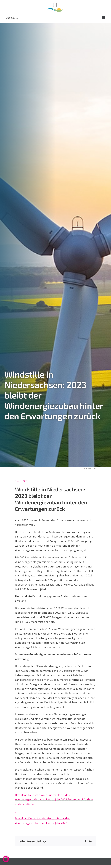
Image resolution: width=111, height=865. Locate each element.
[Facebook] (85, 841)
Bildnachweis (91, 468)
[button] (6, 859)
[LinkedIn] (90, 841)
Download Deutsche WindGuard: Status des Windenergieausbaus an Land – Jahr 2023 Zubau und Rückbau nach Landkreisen (54, 799)
